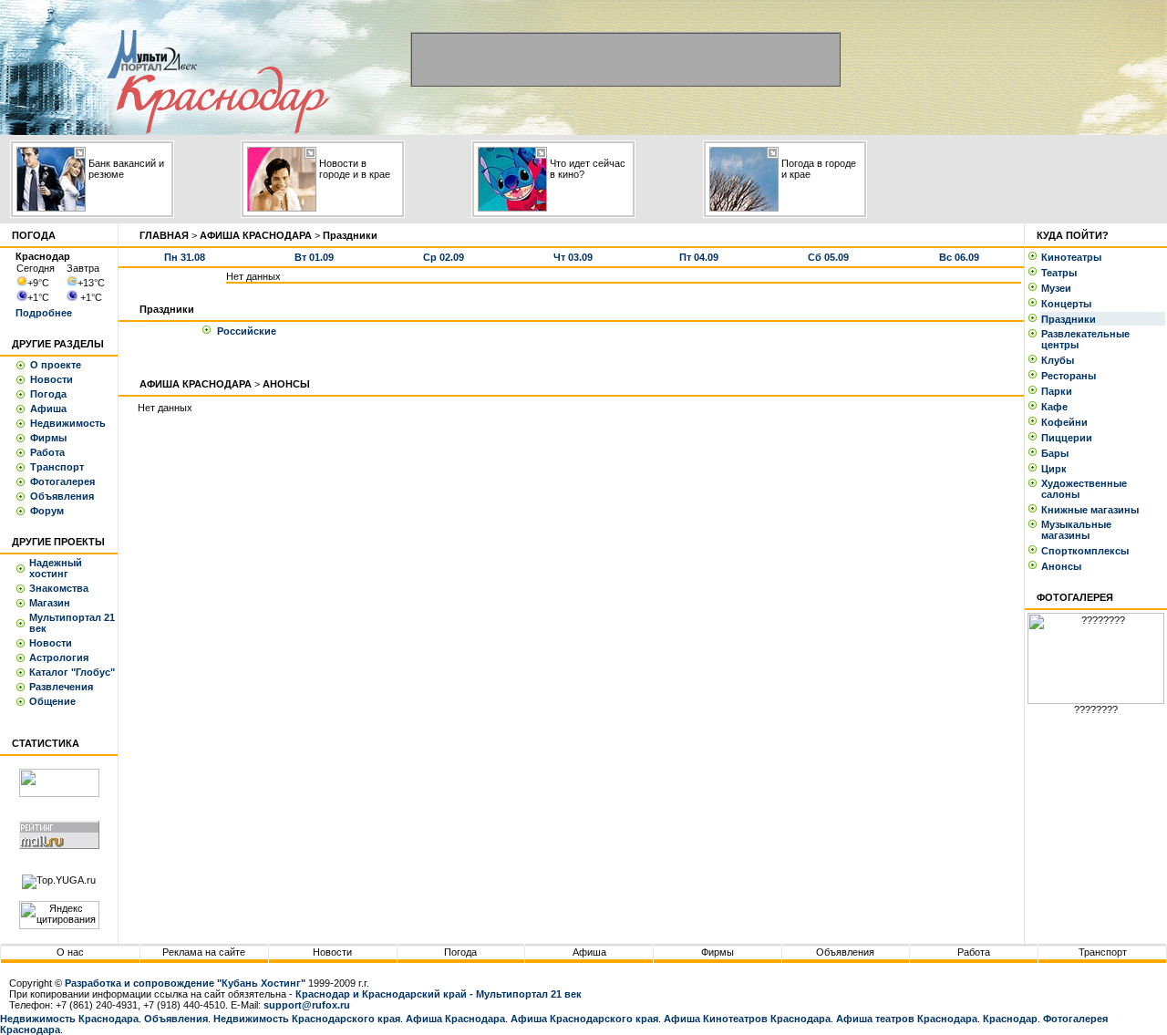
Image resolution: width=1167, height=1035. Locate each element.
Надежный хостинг (55, 568)
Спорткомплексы (1087, 550)
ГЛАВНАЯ (164, 235)
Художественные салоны (1084, 489)
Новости (51, 379)
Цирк (1056, 468)
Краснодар (1010, 1018)
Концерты (1069, 303)
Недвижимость (68, 423)
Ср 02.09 (443, 257)
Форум (47, 510)
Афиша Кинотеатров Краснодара (747, 1018)
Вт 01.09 (314, 257)
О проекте (55, 364)
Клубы (1060, 360)
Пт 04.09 (698, 257)
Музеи (1059, 288)
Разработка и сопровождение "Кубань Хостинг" (185, 983)
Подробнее (43, 312)
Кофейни (1067, 422)
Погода (48, 393)
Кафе (1057, 406)
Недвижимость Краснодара (69, 1018)
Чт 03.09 (573, 257)
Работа (47, 452)
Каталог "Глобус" (72, 672)
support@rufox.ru (306, 1004)
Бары (1057, 453)
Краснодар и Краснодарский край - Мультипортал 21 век (438, 993)
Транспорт (57, 466)
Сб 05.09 (828, 257)
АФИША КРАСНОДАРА (256, 235)
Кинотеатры (1074, 257)
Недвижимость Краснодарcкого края (306, 1018)
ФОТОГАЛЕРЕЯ (1075, 597)
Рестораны (1071, 375)
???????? (1096, 709)
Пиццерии (1069, 437)
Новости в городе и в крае (354, 169)
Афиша (48, 408)
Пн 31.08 (184, 257)
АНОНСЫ (286, 383)
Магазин (49, 602)
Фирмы (48, 437)
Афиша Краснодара (455, 1018)
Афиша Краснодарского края (584, 1018)
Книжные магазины (1092, 509)
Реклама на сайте (203, 952)
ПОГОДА (34, 235)
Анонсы (1061, 566)
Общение (52, 701)
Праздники (1071, 319)
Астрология (58, 657)
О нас (70, 952)
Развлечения (61, 686)
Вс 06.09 (959, 257)
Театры (1061, 272)
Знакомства (58, 588)
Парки (1059, 391)
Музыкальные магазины (1076, 530)
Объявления (62, 496)
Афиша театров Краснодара (906, 1018)
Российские (246, 331)
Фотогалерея (62, 481)
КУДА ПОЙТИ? (1073, 235)
